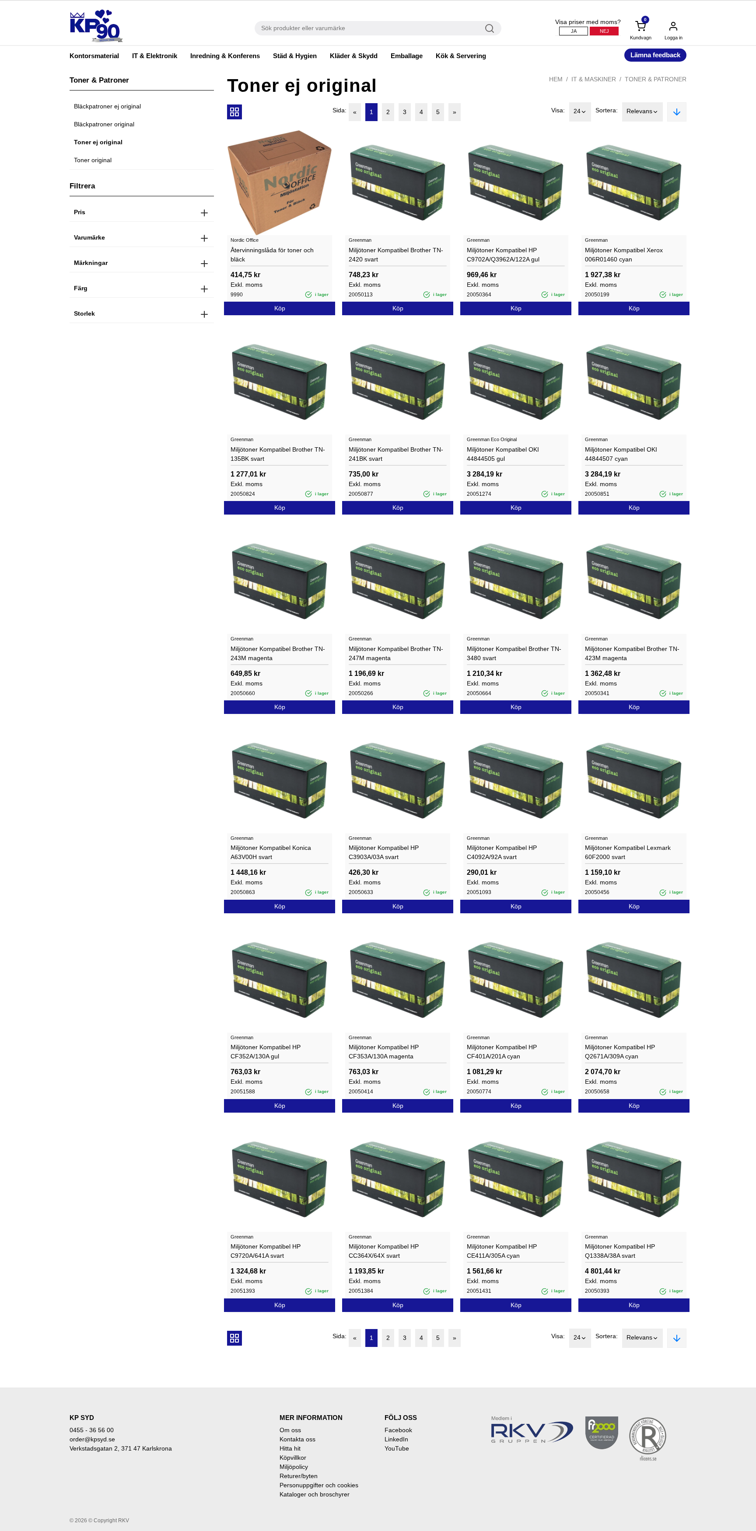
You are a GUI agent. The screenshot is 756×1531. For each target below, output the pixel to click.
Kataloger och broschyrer (315, 1494)
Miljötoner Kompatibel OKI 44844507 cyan (621, 454)
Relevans (639, 111)
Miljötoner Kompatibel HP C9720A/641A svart (266, 1251)
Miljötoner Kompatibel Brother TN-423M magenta (632, 653)
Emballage (407, 55)
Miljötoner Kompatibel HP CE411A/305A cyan (502, 1251)
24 (577, 111)
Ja (574, 31)
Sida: (339, 110)
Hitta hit (290, 1448)
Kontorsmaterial (94, 55)
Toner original (93, 160)
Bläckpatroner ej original (107, 106)
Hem (556, 79)
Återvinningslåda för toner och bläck (272, 255)
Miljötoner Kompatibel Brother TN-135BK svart (278, 454)
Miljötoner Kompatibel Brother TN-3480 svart (514, 653)
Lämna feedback (655, 55)
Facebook (398, 1430)
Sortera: (606, 110)
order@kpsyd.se (92, 1439)
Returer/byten (299, 1475)
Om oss (290, 1430)
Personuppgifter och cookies (319, 1485)
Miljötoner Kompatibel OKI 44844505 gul (503, 454)
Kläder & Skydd (354, 55)
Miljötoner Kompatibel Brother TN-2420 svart (396, 255)
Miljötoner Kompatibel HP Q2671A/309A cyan (620, 1052)
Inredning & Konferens (225, 55)
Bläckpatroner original (104, 124)
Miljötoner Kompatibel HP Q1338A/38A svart (620, 1251)
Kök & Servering (461, 55)
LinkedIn (396, 1439)
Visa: (558, 110)
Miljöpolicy (294, 1466)
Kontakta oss (297, 1439)
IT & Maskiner (593, 79)
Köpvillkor (293, 1457)
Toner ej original (98, 142)
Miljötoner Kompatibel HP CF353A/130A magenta (384, 1052)
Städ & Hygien (295, 55)
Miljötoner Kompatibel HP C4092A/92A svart (502, 852)
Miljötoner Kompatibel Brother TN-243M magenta (278, 653)
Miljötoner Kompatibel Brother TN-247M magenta (396, 653)
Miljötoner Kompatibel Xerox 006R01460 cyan (624, 255)
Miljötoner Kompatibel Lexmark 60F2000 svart (628, 852)
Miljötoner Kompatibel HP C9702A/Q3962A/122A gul (503, 255)
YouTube (397, 1448)
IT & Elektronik (154, 55)
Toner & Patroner (655, 79)
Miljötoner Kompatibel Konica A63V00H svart (271, 852)
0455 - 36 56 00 (92, 1430)
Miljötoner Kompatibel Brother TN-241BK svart (396, 454)
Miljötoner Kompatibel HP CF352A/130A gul (266, 1052)
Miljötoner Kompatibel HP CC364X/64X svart (384, 1251)
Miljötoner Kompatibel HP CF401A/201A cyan (502, 1052)
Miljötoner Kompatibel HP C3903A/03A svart (384, 852)
